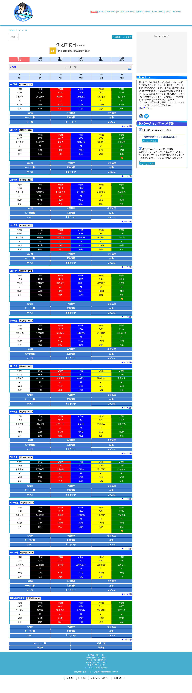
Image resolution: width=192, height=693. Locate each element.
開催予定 (139, 12)
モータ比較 (30, 117)
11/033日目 (60, 59)
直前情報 (71, 117)
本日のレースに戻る (122, 36)
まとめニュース (158, 12)
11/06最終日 (121, 59)
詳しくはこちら (149, 141)
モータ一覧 (130, 12)
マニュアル (89, 667)
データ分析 (111, 12)
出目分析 (120, 12)
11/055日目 (101, 59)
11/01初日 (19, 59)
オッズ (30, 122)
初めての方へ (145, 108)
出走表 (94, 12)
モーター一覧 (40, 643)
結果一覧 (101, 643)
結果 (111, 117)
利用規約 (82, 678)
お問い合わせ (102, 667)
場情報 (147, 12)
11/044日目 (81, 59)
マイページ (176, 12)
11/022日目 (40, 59)
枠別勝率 (71, 113)
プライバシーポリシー (100, 678)
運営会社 (70, 678)
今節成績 (111, 113)
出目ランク (71, 122)
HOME (11, 30)
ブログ (167, 12)
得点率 (40, 647)
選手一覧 (101, 12)
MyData (111, 122)
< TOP (13, 67)
